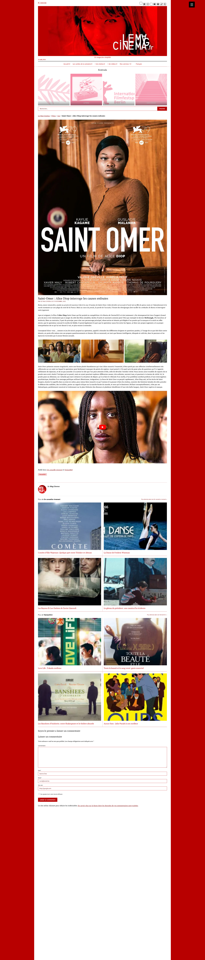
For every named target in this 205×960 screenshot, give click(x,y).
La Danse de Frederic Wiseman (117, 552)
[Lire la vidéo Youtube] (102, 427)
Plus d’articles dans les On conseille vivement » (154, 499)
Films (53, 116)
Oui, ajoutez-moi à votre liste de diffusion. (51, 794)
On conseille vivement (54, 470)
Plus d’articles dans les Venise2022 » (157, 615)
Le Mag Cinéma (44, 116)
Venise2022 (68, 470)
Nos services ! (125, 64)
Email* (40, 778)
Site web (40, 785)
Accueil (66, 64)
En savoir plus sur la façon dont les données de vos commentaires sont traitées (108, 805)
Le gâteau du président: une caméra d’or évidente (124, 608)
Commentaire (41, 745)
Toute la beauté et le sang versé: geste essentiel (124, 668)
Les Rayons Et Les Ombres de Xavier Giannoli (57, 608)
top (58, 116)
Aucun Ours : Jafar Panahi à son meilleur (121, 723)
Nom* (39, 770)
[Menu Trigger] (192, 4)
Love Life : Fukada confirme (49, 668)
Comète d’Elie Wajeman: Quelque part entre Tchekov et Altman (65, 552)
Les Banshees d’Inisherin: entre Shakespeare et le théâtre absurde (66, 723)
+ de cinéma (99, 64)
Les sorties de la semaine (82, 64)
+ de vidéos (112, 64)
